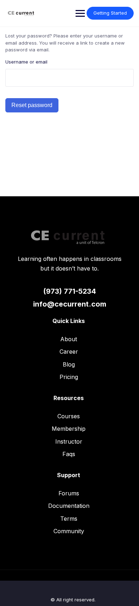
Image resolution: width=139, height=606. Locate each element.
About (68, 339)
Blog (69, 364)
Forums (68, 493)
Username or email (26, 62)
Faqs (68, 454)
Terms (68, 518)
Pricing (69, 376)
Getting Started (110, 13)
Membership (69, 428)
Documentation (68, 505)
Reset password (31, 105)
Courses (68, 416)
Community (68, 531)
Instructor (68, 441)
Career (69, 351)
